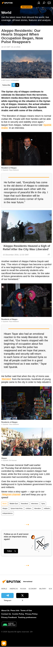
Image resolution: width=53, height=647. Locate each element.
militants (47, 508)
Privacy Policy (31, 614)
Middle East (14, 504)
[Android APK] (9, 624)
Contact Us (6, 614)
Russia (23, 589)
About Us (5, 610)
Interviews (34, 504)
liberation (37, 508)
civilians (28, 508)
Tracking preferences (27, 617)
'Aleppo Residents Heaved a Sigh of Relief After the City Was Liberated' (26, 247)
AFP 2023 (6, 80)
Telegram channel (11, 494)
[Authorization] (38, 2)
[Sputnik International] (7, 4)
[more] (48, 254)
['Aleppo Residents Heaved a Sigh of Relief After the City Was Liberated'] (26, 226)
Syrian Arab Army (17, 508)
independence (7, 513)
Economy (33, 589)
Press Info (15, 610)
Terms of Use (26, 610)
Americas (14, 589)
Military (42, 589)
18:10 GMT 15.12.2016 (10, 47)
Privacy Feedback (9, 617)
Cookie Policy (18, 614)
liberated (6, 379)
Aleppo (4, 508)
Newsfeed (24, 504)
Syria (43, 504)
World (4, 504)
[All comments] (3, 643)
